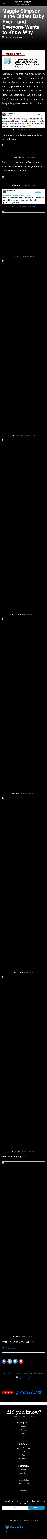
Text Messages (23, 1458)
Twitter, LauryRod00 (28, 1151)
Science (23, 1433)
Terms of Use (23, 1483)
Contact (23, 1476)
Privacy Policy (23, 1480)
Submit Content (23, 1487)
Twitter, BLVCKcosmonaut (28, 435)
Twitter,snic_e (28, 972)
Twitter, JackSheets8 (28, 207)
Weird (23, 1426)
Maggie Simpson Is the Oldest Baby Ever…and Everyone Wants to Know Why (27, 63)
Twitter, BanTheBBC (28, 614)
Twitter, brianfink (28, 130)
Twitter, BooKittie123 (28, 793)
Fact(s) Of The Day (23, 1448)
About (23, 1470)
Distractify (10, 1348)
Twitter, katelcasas (28, 256)
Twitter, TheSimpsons (28, 157)
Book (23, 1451)
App (23, 1455)
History (23, 1437)
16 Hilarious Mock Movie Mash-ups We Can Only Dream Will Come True (29, 1393)
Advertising (23, 1473)
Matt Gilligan (10, 37)
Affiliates (23, 1490)
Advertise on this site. (14, 1532)
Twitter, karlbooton (28, 185)
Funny (23, 1430)
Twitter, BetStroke (28, 1337)
